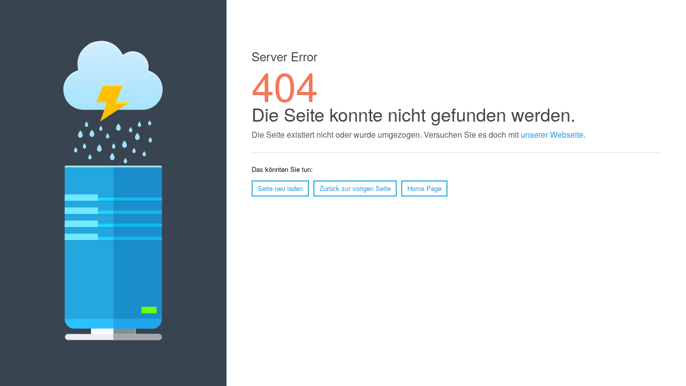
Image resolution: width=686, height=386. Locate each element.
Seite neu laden (280, 188)
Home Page (424, 188)
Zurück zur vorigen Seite (355, 188)
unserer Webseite (552, 134)
